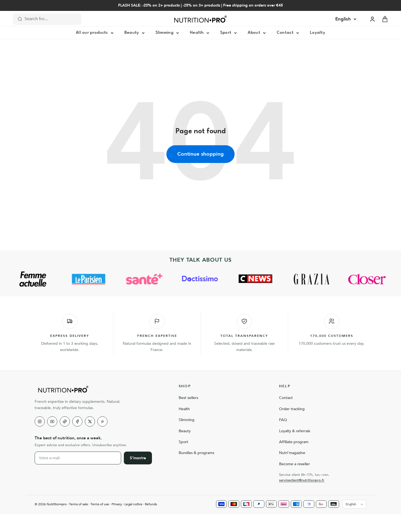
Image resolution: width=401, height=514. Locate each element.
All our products (92, 33)
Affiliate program (294, 442)
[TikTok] (65, 421)
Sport (226, 33)
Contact (285, 33)
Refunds (151, 504)
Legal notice (133, 504)
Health (197, 33)
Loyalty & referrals (294, 431)
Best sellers (188, 397)
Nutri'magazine (292, 452)
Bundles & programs (196, 452)
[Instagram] (40, 421)
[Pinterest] (102, 421)
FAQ (283, 419)
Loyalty (317, 33)
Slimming (164, 33)
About (254, 33)
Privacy (117, 504)
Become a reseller (294, 464)
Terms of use (100, 504)
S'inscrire (138, 458)
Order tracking (292, 409)
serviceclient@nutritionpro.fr (301, 480)
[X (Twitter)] (90, 421)
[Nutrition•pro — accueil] (100, 389)
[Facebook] (77, 421)
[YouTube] (52, 421)
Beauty (131, 33)
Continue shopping (200, 154)
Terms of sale (78, 504)
